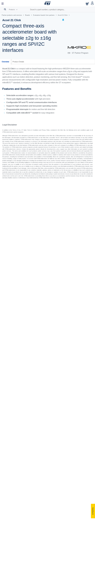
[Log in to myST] (92, 3)
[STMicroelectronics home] (47, 3)
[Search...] (5, 9)
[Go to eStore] (88, 3)
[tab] (5, 61)
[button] (63, 20)
